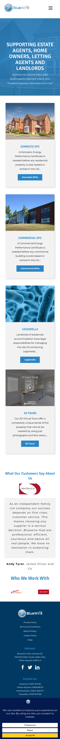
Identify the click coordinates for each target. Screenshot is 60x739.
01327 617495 (35, 684)
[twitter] (30, 667)
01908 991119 (37, 687)
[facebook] (23, 667)
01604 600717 (37, 691)
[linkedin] (37, 667)
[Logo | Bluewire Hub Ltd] (16, 4)
